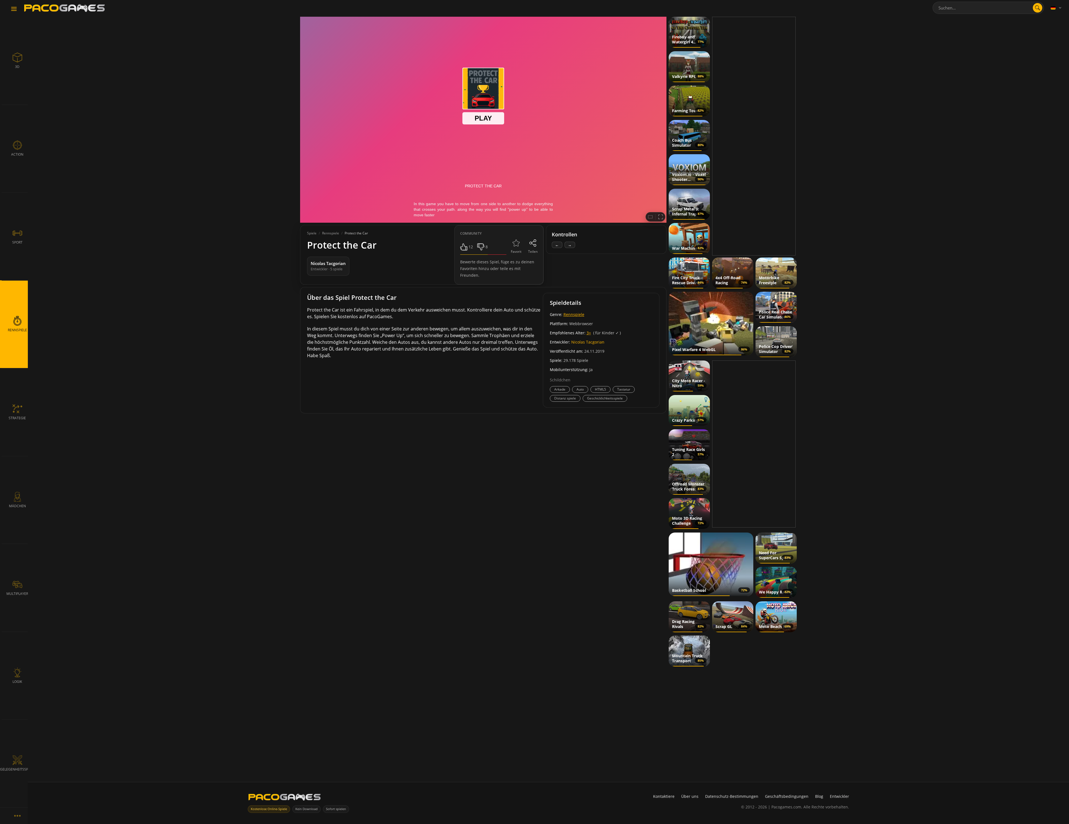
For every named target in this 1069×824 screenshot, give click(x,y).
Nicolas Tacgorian (587, 342)
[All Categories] (17, 815)
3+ (589, 332)
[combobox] (988, 8)
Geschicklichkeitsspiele (605, 398)
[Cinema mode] (650, 216)
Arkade (559, 389)
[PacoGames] (284, 798)
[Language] (1056, 8)
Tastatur (623, 389)
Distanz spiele (565, 398)
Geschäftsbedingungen (786, 796)
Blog (819, 796)
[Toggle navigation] (14, 9)
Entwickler (839, 796)
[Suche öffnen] (1037, 8)
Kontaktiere (664, 796)
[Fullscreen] (660, 216)
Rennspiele (573, 314)
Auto (580, 389)
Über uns (689, 796)
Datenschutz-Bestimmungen (731, 796)
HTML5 (600, 389)
